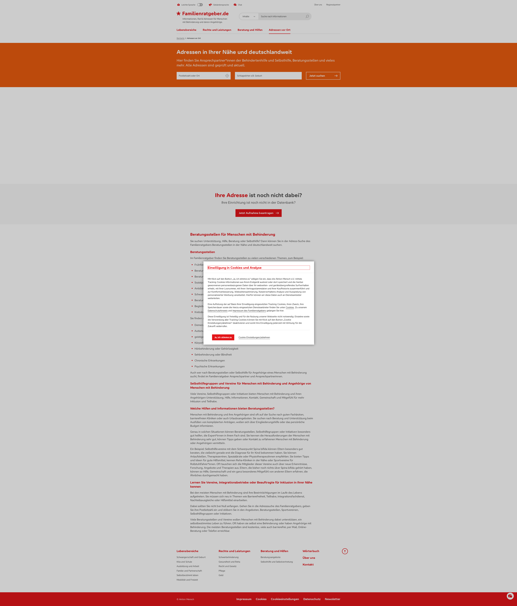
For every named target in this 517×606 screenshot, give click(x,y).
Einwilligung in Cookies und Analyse (235, 268)
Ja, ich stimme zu (223, 337)
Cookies (290, 307)
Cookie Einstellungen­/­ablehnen (254, 337)
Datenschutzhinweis (218, 310)
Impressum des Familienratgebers (249, 310)
